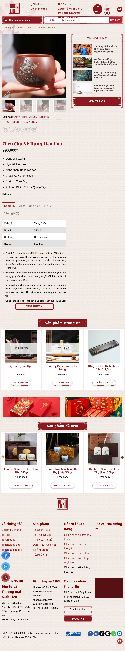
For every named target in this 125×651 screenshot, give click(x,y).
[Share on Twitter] (17, 129)
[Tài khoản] (109, 9)
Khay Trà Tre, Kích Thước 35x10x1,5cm (104, 368)
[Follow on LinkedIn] (119, 633)
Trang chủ (10, 27)
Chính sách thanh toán (77, 553)
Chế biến (35, 206)
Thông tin (8, 206)
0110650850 (14, 602)
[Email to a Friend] (23, 129)
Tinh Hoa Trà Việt (43, 539)
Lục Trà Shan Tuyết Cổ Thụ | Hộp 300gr (21, 471)
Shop (20, 27)
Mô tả (21, 206)
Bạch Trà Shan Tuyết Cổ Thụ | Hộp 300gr (104, 471)
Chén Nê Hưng (20, 117)
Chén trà (33, 117)
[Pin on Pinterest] (29, 129)
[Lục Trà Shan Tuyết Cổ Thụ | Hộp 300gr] (21, 449)
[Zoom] (7, 94)
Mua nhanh (21, 382)
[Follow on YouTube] (120, 641)
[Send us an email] (108, 633)
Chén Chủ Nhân (14, 122)
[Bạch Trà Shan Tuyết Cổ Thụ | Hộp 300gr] (104, 449)
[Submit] (114, 20)
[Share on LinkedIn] (34, 129)
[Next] (61, 66)
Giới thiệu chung (11, 529)
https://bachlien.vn (42, 599)
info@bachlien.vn (18, 619)
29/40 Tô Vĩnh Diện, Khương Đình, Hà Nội (16, 611)
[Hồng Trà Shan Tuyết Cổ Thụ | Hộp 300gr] (62, 449)
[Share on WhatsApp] (5, 129)
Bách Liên (73, 600)
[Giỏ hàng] (119, 9)
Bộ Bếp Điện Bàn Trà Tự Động (62, 368)
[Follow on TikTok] (102, 633)
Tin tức (6, 534)
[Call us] (113, 633)
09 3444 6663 (49, 587)
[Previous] (8, 66)
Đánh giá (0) (11, 213)
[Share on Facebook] (11, 129)
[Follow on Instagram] (96, 633)
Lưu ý (48, 206)
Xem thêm (33, 306)
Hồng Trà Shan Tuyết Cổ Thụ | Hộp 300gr (62, 471)
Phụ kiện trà (43, 117)
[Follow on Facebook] (90, 633)
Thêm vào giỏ (104, 382)
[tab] (8, 206)
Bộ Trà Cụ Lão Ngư (21, 366)
